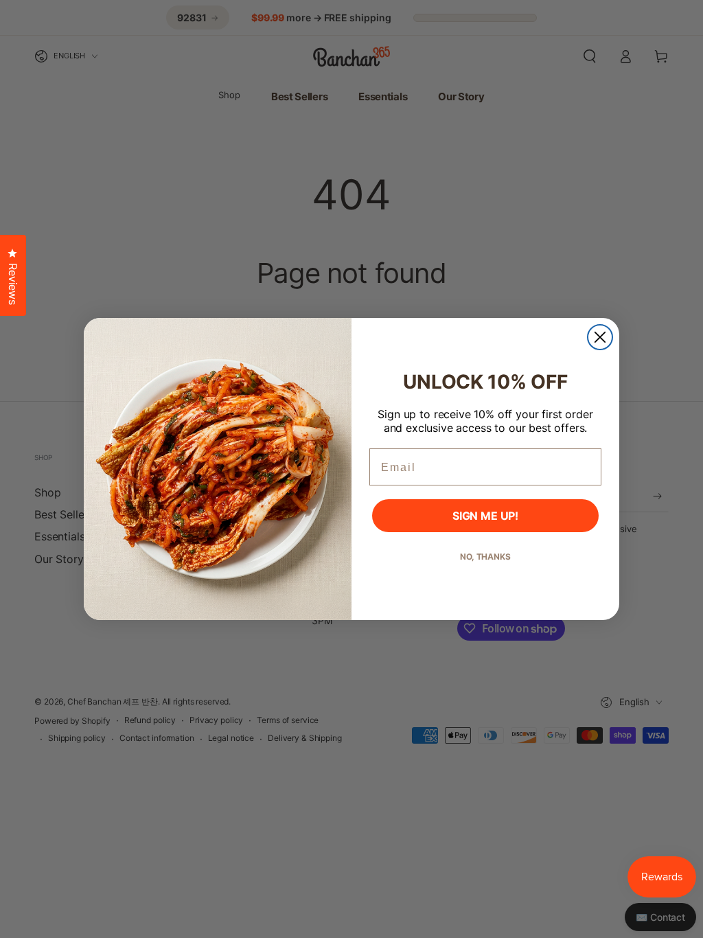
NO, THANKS (485, 556)
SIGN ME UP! (485, 516)
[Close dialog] (600, 337)
